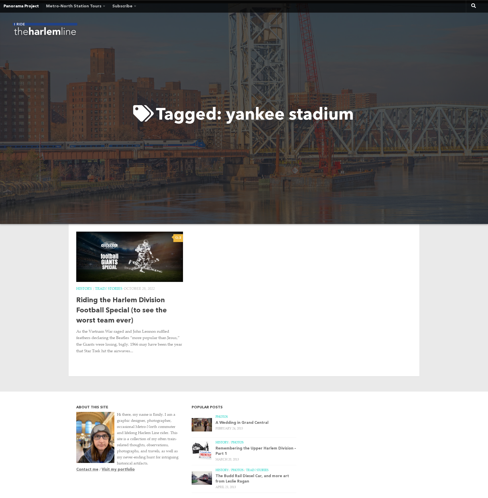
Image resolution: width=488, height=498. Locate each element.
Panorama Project (21, 6)
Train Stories (108, 289)
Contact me (87, 470)
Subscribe (122, 6)
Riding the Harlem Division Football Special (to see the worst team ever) (121, 310)
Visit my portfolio (118, 470)
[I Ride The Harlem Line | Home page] (45, 30)
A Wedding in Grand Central (242, 423)
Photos (222, 417)
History (84, 289)
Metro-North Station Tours (73, 6)
